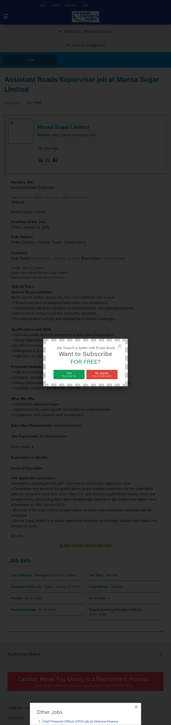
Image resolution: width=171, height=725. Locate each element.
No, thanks (102, 374)
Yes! (69, 374)
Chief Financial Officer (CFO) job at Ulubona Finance (80, 721)
